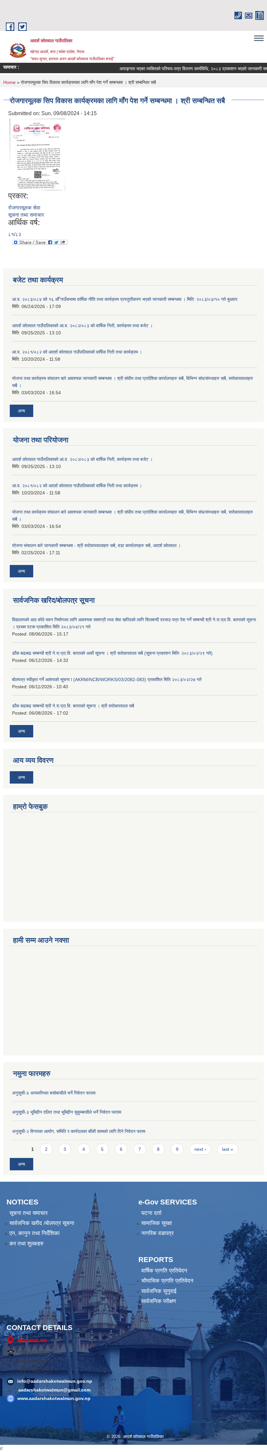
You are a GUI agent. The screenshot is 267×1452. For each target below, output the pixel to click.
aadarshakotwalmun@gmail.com (54, 1389)
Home (9, 82)
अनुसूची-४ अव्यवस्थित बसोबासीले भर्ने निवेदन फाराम (53, 1093)
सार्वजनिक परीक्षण (158, 1301)
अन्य (21, 410)
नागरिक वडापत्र (157, 1233)
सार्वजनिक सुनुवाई (158, 1291)
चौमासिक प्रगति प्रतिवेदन (167, 1281)
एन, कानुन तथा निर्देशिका (34, 1233)
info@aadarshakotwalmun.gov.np (54, 1381)
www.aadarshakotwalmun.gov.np (54, 1398)
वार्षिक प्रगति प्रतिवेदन (164, 1271)
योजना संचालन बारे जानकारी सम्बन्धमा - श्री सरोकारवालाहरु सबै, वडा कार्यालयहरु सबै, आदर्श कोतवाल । (96, 545)
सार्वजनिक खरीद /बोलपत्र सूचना (41, 1223)
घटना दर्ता (151, 1213)
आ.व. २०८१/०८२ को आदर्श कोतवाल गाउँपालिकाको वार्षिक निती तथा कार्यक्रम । (77, 352)
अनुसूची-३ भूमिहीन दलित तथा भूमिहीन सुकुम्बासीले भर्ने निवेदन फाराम (66, 1112)
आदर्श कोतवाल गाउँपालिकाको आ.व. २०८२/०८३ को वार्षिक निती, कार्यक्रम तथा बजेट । (82, 325)
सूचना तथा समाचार (26, 215)
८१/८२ (14, 234)
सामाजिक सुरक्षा (156, 1223)
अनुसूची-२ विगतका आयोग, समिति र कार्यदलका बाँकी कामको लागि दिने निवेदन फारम (78, 1131)
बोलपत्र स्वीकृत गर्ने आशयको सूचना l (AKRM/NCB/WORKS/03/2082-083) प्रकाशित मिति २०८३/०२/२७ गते (107, 679)
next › (200, 1149)
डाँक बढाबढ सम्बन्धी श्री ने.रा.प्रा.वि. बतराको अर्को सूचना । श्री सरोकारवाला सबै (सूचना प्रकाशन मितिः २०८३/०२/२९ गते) (112, 653)
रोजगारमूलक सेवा (24, 207)
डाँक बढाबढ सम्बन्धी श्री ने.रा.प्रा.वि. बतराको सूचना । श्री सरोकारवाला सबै (73, 705)
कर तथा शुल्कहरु (26, 1244)
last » (227, 1149)
